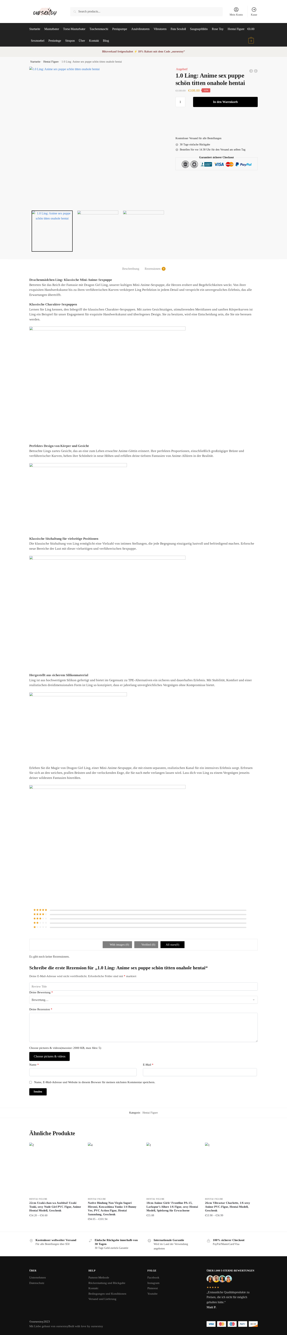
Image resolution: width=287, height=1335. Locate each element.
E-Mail (148, 1064)
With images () (119, 944)
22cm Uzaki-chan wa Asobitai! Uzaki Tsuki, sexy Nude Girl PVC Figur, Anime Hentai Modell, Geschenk (55, 1206)
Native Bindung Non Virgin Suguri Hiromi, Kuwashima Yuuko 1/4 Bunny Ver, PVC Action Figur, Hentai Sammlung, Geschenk (112, 1208)
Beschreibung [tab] (130, 268)
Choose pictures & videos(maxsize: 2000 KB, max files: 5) (65, 1047)
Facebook (153, 1277)
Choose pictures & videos (49, 1056)
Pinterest (152, 1288)
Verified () (148, 944)
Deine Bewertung (41, 992)
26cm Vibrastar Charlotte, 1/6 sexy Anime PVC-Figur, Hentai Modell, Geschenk (227, 1206)
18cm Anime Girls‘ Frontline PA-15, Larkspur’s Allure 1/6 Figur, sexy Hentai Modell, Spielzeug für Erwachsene (172, 1206)
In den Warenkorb (225, 102)
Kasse (254, 14)
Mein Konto (236, 14)
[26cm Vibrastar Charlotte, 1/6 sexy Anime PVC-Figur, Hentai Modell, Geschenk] (231, 1169)
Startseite (35, 61)
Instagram (153, 1283)
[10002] (98, 231)
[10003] (143, 231)
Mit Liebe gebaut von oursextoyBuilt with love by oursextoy (66, 1326)
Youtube (152, 1293)
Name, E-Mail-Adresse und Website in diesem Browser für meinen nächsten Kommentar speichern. (94, 1082)
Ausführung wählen (55, 1227)
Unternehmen (37, 1277)
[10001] (97, 135)
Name (34, 1064)
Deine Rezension (40, 1009)
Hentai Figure (51, 61)
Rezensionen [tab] (152, 268)
